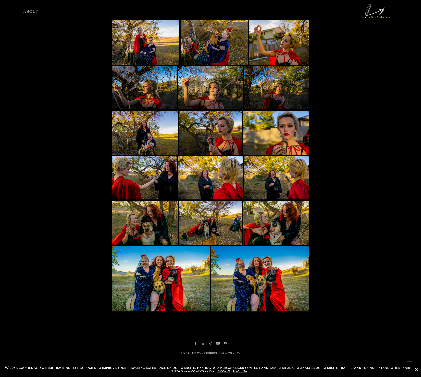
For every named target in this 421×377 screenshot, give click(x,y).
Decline (240, 371)
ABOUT (30, 11)
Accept (223, 371)
